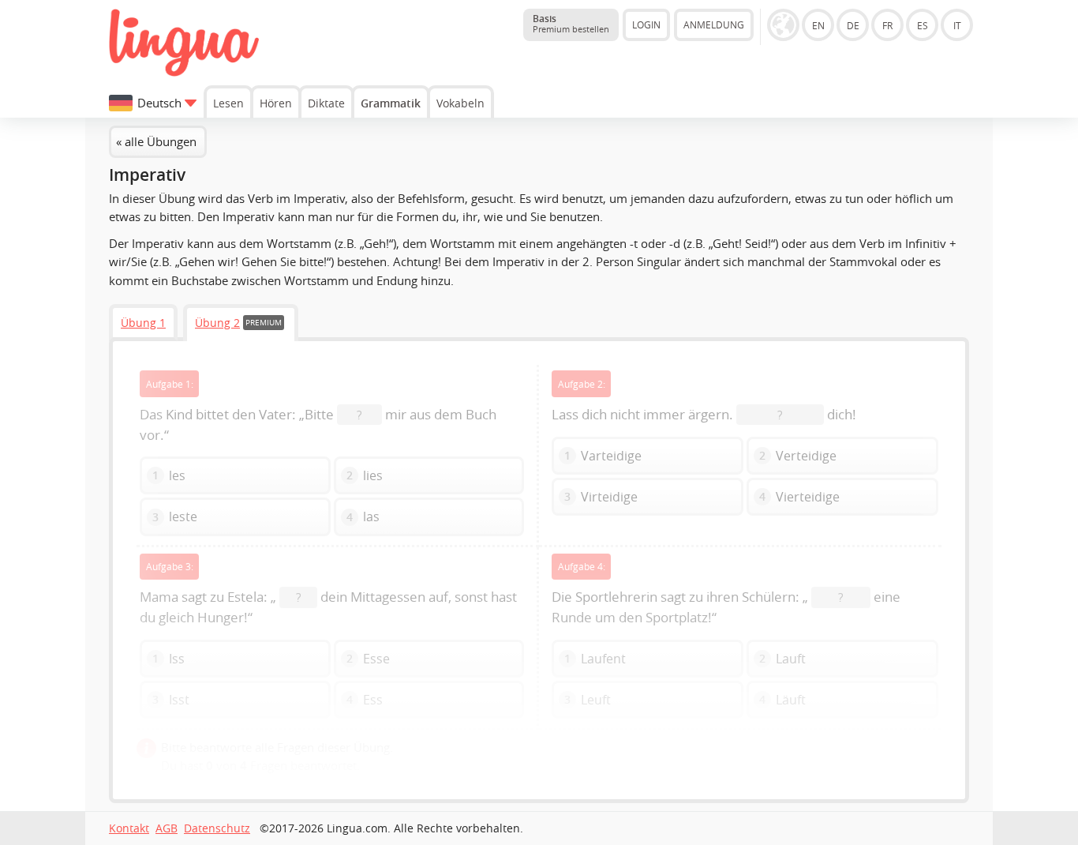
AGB (166, 828)
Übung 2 (217, 322)
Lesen (228, 103)
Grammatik (391, 103)
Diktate (326, 103)
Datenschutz (217, 828)
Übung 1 (143, 322)
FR (887, 25)
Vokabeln (460, 103)
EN (818, 25)
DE (853, 25)
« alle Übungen (156, 141)
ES (922, 25)
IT (957, 25)
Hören (276, 103)
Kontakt (129, 828)
